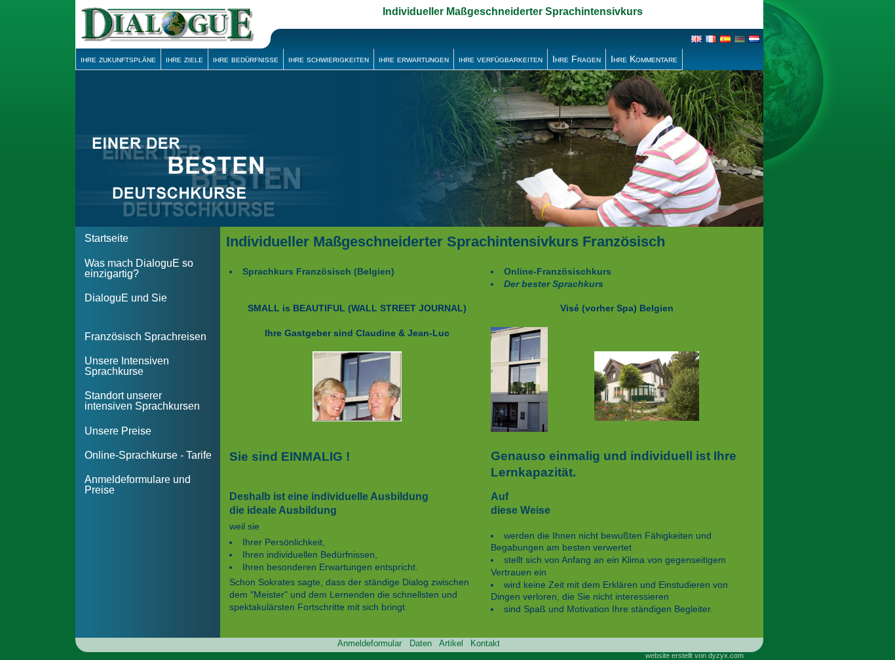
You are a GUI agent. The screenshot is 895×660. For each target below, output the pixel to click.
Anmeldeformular (369, 643)
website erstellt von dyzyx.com (694, 655)
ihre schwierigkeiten (328, 59)
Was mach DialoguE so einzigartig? (139, 268)
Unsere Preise (118, 431)
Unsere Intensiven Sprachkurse (127, 366)
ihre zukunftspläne (118, 59)
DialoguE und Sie (126, 297)
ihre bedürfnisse (245, 59)
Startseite (106, 238)
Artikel (451, 643)
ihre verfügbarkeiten (501, 59)
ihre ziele (184, 59)
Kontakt (485, 643)
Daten (420, 643)
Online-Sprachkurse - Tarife (148, 455)
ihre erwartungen (414, 59)
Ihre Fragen (576, 59)
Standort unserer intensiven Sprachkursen (142, 401)
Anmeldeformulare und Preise (138, 484)
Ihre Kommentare (644, 59)
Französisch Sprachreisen (145, 336)
